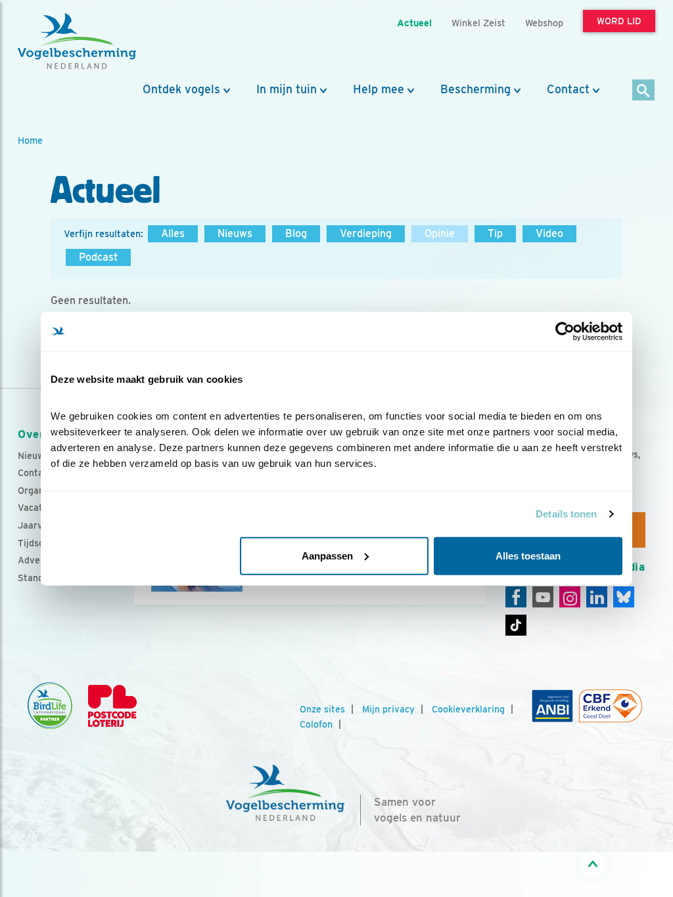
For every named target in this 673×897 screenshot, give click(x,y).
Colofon (316, 724)
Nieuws (235, 233)
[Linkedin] (596, 596)
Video (549, 233)
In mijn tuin (286, 89)
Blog (296, 233)
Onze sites (322, 709)
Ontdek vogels (181, 89)
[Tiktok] (515, 625)
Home (30, 140)
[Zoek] (643, 90)
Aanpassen (327, 555)
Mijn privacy (388, 709)
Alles (173, 233)
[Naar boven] (593, 864)
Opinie (440, 233)
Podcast (98, 257)
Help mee (378, 89)
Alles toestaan (528, 555)
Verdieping (366, 233)
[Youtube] (542, 596)
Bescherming (475, 89)
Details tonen (566, 513)
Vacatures (40, 507)
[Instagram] (569, 596)
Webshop (544, 22)
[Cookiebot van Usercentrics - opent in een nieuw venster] (564, 331)
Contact (568, 89)
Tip (495, 233)
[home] (77, 41)
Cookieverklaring (468, 709)
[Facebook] (515, 596)
